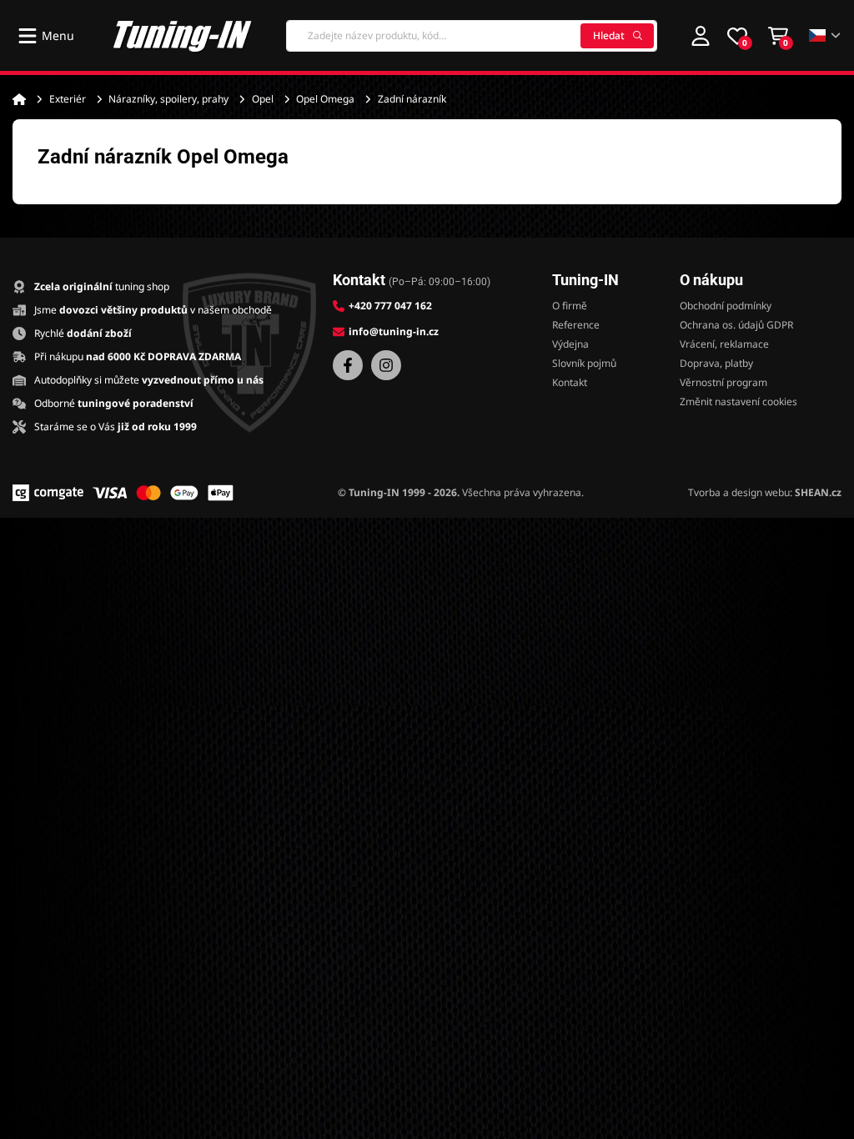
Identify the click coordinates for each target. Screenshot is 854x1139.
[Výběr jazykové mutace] (825, 35)
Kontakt (569, 382)
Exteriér (67, 99)
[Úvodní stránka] (19, 99)
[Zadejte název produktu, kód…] (471, 36)
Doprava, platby (716, 363)
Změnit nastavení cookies (738, 401)
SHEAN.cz (818, 492)
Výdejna (570, 344)
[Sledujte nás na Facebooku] (348, 365)
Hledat (609, 35)
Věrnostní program (723, 382)
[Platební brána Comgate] (48, 492)
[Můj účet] (701, 36)
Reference (576, 325)
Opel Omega (325, 99)
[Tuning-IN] (183, 35)
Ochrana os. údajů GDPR (736, 325)
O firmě (569, 306)
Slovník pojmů (584, 363)
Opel (263, 99)
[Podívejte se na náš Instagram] (386, 365)
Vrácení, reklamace (724, 344)
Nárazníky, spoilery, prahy (168, 99)
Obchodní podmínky (725, 306)
